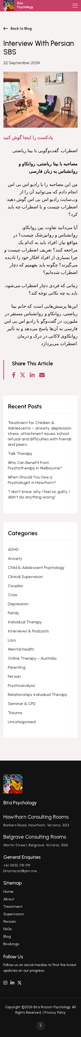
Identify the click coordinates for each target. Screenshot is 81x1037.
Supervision (13, 914)
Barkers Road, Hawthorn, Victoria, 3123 (36, 825)
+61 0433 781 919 (16, 865)
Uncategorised (22, 721)
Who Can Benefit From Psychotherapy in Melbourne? (35, 465)
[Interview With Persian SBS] (43, 375)
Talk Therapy (20, 453)
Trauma (15, 712)
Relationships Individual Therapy (37, 694)
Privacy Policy (55, 1012)
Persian (14, 676)
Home (8, 891)
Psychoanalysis (21, 685)
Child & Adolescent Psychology (36, 567)
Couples (15, 585)
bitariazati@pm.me (20, 871)
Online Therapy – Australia (32, 658)
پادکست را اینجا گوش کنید (28, 137)
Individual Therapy (25, 622)
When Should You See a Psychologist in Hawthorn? (32, 480)
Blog (7, 936)
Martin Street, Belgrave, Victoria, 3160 (35, 845)
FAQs (7, 929)
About (8, 899)
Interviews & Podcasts (28, 631)
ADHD (13, 549)
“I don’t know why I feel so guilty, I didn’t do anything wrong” (39, 494)
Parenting (16, 667)
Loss (12, 640)
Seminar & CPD (22, 703)
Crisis (12, 594)
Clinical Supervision (25, 576)
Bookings (11, 944)
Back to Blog (21, 28)
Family (13, 612)
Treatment (12, 906)
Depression (18, 603)
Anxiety (15, 558)
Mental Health (21, 649)
